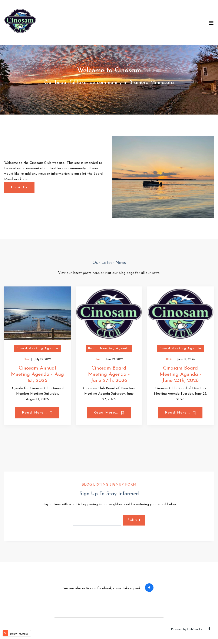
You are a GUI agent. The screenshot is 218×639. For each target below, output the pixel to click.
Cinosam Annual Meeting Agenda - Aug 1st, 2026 (37, 374)
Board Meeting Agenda (37, 348)
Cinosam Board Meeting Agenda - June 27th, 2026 (109, 374)
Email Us (19, 187)
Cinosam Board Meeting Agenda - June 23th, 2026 (180, 374)
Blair (26, 359)
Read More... (35, 412)
